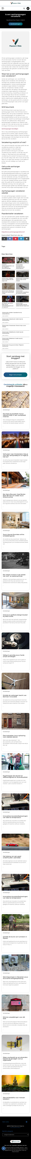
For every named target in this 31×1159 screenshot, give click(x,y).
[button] (24, 8)
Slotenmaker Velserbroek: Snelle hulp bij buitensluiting (12, 319)
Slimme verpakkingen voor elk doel (14, 1017)
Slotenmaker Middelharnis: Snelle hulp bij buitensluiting (12, 332)
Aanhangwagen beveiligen (10, 129)
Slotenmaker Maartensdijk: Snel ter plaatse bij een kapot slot (22, 304)
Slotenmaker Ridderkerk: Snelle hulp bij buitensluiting (12, 339)
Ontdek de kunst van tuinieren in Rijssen (15, 937)
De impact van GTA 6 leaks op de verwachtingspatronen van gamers (7, 305)
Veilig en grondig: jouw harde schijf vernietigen (13, 655)
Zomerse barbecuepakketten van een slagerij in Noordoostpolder (8, 266)
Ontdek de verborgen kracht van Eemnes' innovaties (14, 696)
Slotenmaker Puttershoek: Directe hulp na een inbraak (14, 326)
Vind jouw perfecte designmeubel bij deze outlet (15, 615)
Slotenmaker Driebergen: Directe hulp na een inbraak (22, 279)
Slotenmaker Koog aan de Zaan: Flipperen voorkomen (13, 345)
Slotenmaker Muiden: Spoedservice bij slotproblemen (12, 313)
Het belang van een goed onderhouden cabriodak (12, 857)
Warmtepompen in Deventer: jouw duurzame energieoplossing (15, 977)
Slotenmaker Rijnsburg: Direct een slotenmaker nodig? (8, 292)
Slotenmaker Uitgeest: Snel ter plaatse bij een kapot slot (7, 279)
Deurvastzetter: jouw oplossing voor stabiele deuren (14, 736)
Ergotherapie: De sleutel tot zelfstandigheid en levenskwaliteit (15, 776)
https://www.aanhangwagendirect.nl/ (13, 232)
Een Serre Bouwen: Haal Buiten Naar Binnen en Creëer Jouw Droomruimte (14, 495)
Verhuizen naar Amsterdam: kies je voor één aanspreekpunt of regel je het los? (15, 455)
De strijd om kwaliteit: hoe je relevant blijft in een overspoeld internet (14, 415)
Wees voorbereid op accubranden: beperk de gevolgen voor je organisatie (15, 1059)
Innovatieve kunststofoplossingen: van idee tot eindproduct (15, 816)
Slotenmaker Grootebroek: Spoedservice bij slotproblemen (20, 266)
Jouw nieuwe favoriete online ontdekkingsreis (13, 535)
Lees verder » (5, 316)
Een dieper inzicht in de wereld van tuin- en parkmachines (14, 575)
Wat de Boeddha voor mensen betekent (14, 1098)
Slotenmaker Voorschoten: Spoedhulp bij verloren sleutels (22, 292)
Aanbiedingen (15, 24)
